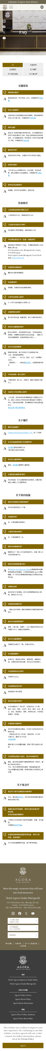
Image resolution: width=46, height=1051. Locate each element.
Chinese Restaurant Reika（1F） (20, 432)
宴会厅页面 (18, 825)
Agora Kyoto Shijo (23, 999)
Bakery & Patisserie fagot (20, 569)
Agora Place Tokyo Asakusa (23, 1014)
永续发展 (23, 946)
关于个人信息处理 (31, 943)
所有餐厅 (11, 447)
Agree (23, 1045)
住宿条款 (18, 943)
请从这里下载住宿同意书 (16, 407)
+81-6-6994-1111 (18, 258)
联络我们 (28, 362)
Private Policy (27, 1039)
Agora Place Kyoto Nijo (23, 1018)
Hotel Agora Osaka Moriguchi (23, 984)
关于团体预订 (14, 928)
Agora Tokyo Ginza (23, 995)
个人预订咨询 (14, 921)
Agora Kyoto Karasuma (23, 1003)
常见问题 (8, 943)
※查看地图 (12, 739)
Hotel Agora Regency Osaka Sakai (23, 980)
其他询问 (12, 935)
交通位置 (32, 118)
